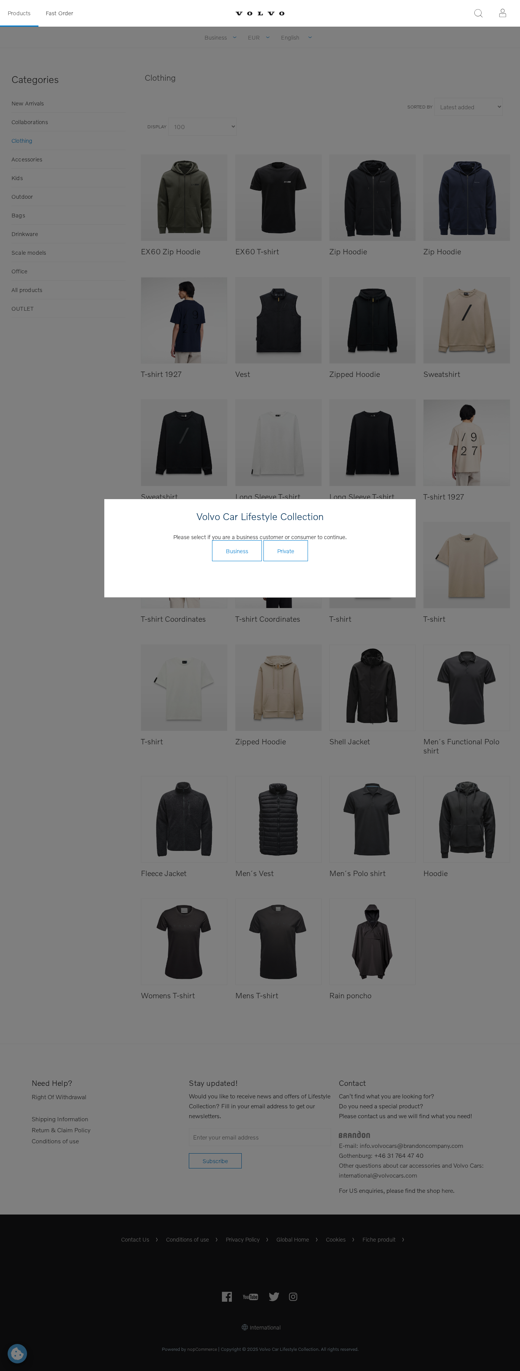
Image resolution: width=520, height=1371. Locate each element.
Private (285, 550)
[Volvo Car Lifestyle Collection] (260, 13)
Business (237, 550)
